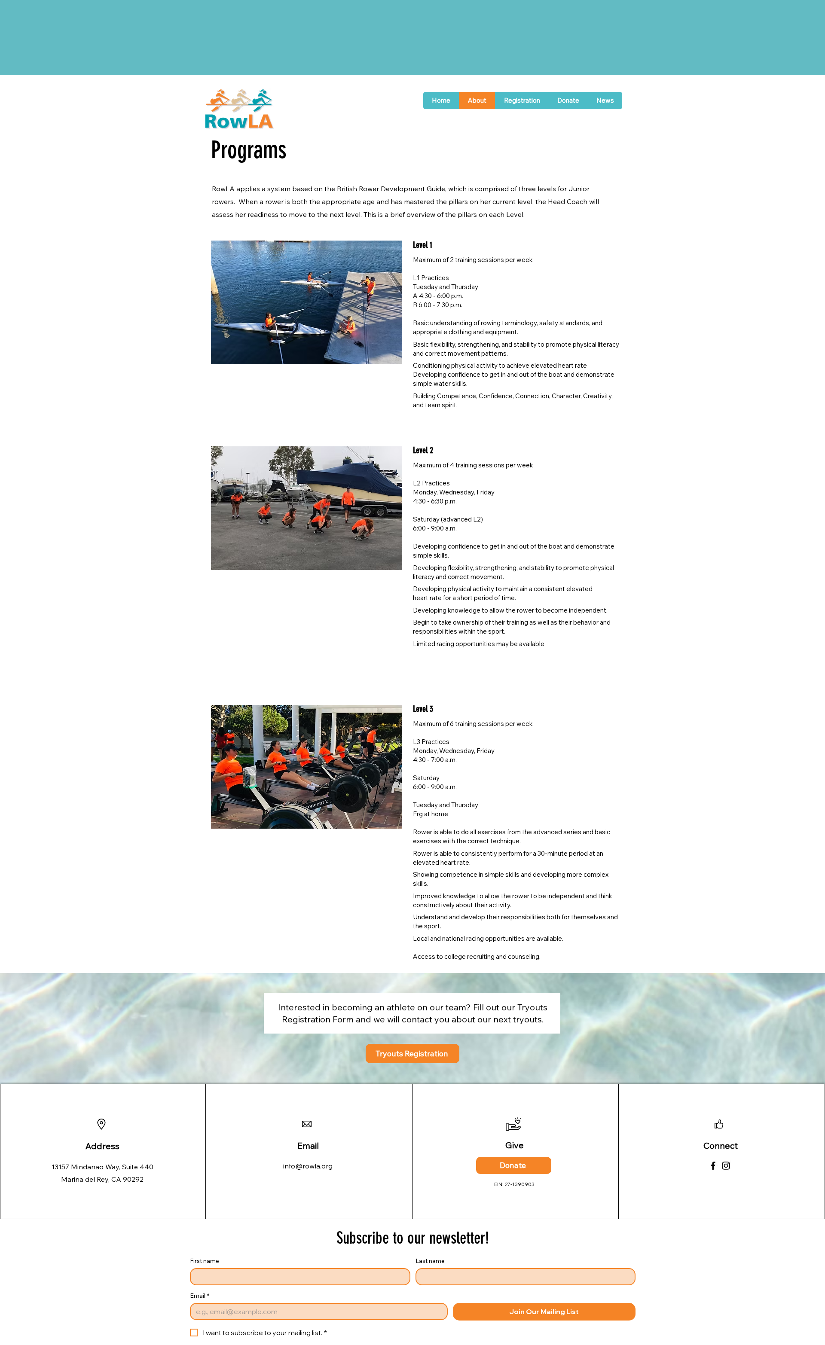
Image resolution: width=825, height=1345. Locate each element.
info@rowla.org (308, 1166)
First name (204, 1261)
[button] (521, 100)
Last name (430, 1261)
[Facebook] (713, 1165)
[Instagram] (726, 1165)
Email (199, 1295)
